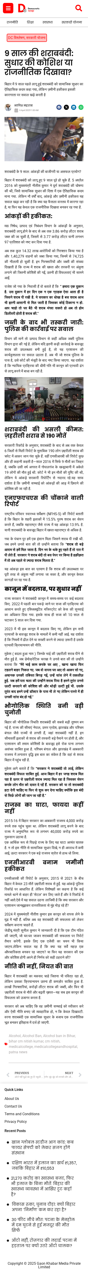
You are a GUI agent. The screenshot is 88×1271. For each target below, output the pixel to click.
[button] (59, 107)
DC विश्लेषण (16, 38)
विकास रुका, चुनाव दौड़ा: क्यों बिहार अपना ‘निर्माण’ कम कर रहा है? (43, 1207)
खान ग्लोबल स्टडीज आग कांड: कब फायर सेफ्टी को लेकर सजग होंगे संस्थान (43, 1148)
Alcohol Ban (32, 1036)
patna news (18, 1052)
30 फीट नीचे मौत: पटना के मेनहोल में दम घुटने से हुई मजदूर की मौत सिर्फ (43, 1225)
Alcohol (15, 1036)
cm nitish (52, 1041)
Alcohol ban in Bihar (59, 1036)
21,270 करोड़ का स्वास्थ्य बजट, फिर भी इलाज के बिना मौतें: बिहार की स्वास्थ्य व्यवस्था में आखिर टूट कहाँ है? (42, 1186)
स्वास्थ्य (48, 22)
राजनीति (12, 22)
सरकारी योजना (72, 22)
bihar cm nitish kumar (26, 1041)
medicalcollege (21, 1046)
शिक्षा (30, 22)
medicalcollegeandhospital (55, 1046)
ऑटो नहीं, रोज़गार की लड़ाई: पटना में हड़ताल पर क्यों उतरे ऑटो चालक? (44, 1243)
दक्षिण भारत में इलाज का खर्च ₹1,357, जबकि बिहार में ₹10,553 (44, 1165)
